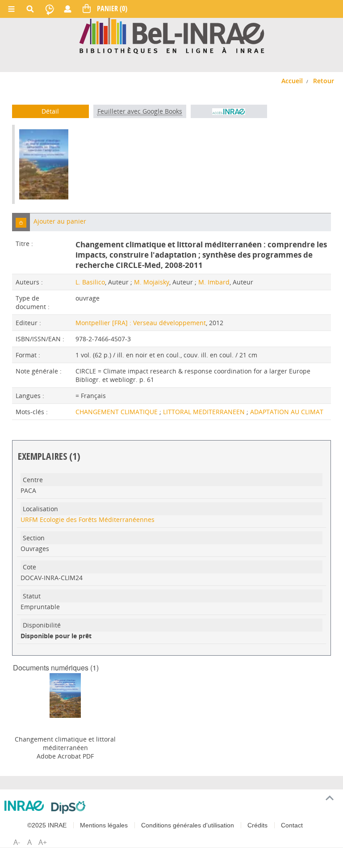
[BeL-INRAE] (171, 35)
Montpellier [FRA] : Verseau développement (140, 322)
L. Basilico (90, 282)
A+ (42, 842)
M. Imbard (214, 282)
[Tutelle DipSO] (68, 807)
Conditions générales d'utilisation (187, 825)
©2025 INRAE (47, 825)
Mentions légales (104, 825)
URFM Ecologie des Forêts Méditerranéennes (88, 519)
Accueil (292, 80)
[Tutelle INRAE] (24, 806)
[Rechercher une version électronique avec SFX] (229, 111)
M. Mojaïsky (151, 282)
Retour (323, 80)
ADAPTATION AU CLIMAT (286, 411)
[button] (21, 222)
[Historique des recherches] (50, 9)
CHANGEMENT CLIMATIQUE (117, 411)
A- (16, 842)
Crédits (257, 825)
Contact (292, 825)
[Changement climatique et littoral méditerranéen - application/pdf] (65, 695)
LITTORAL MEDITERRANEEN (205, 411)
